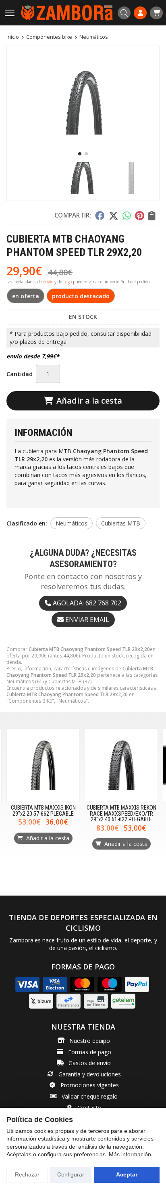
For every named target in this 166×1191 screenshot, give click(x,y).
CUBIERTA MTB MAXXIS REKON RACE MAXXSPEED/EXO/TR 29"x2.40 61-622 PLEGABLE (121, 813)
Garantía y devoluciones (89, 1074)
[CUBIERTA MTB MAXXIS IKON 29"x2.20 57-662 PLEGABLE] (43, 765)
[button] (79, 153)
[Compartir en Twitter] (113, 215)
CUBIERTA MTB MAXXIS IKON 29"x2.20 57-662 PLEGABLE (43, 810)
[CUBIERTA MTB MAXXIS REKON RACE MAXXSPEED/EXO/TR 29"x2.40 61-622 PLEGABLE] (121, 765)
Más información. (131, 1154)
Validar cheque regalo (90, 1096)
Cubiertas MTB (65, 681)
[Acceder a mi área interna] (140, 12)
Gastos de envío (89, 1063)
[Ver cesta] (156, 12)
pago (67, 282)
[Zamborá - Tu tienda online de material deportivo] (67, 13)
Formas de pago (89, 1052)
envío (48, 282)
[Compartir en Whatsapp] (126, 215)
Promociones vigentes (89, 1085)
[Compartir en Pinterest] (139, 215)
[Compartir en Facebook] (99, 215)
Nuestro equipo (89, 1040)
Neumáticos (20, 681)
